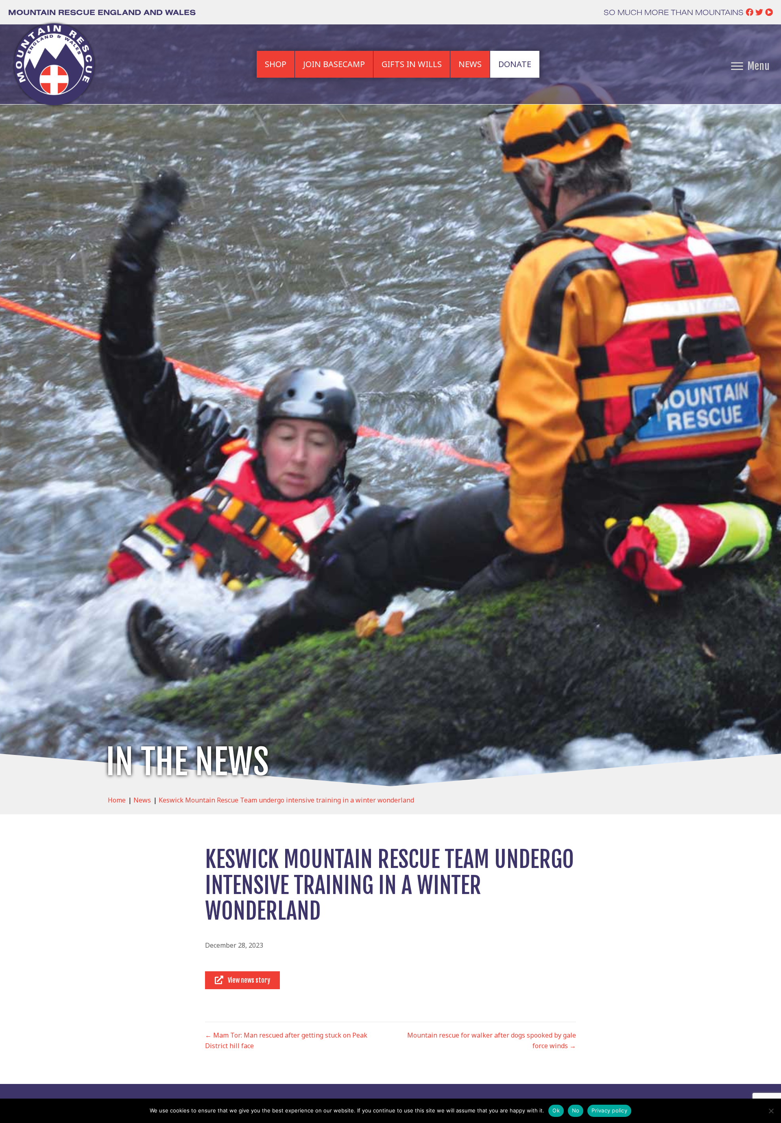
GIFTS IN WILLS (412, 64)
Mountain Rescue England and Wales (102, 12)
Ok (556, 1110)
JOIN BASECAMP (334, 64)
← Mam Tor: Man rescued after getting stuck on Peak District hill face (286, 1040)
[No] (771, 1111)
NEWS (470, 64)
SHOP (275, 64)
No (576, 1110)
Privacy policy (609, 1110)
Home (117, 800)
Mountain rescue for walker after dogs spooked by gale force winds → (491, 1040)
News (142, 800)
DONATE (514, 64)
